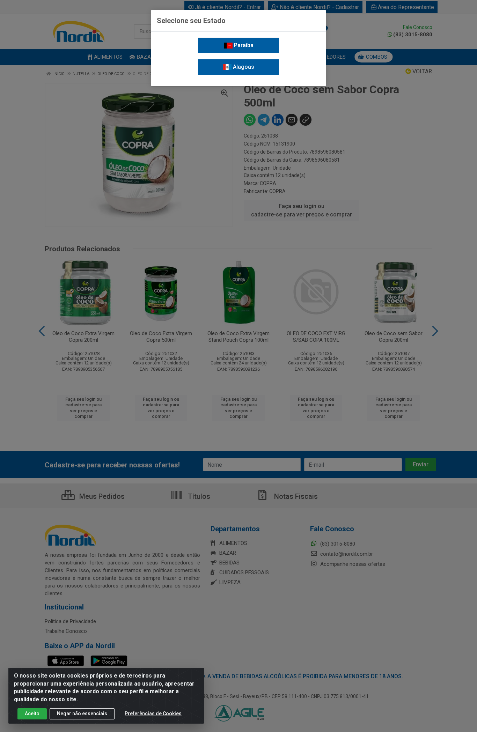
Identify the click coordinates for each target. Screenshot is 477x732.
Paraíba (243, 45)
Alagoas (243, 67)
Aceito (32, 713)
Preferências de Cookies (153, 713)
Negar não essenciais (82, 713)
